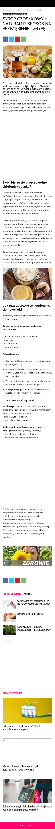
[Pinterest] (17, 39)
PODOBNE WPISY (12, 594)
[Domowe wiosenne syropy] (9, 617)
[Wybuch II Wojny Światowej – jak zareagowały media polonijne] (27, 750)
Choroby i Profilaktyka (36, 10)
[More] (30, 39)
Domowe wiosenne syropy (30, 614)
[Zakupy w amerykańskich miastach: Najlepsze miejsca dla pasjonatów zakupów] (27, 791)
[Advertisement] (27, 145)
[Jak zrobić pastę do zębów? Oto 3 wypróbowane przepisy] (27, 710)
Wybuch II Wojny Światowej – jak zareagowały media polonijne (20, 768)
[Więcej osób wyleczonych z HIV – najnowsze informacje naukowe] (9, 604)
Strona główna (9, 10)
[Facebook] (5, 39)
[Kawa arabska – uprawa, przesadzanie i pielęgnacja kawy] (9, 630)
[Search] (51, 3)
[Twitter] (11, 39)
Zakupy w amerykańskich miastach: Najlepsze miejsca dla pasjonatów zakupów (27, 808)
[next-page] (8, 640)
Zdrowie (21, 10)
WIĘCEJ (28, 594)
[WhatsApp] (23, 39)
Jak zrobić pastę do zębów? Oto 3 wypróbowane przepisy (21, 728)
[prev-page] (4, 640)
